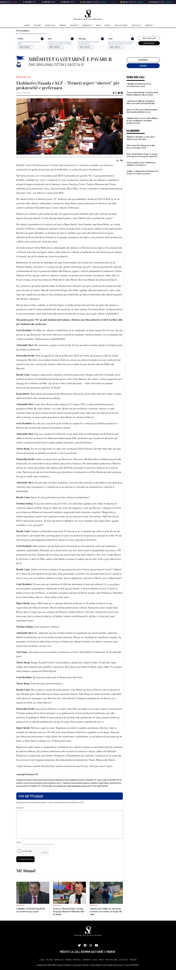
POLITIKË (49, 960)
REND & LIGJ (59, 960)
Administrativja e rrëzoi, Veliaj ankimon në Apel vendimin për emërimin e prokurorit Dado (142, 120)
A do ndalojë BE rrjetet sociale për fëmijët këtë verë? (89, 43)
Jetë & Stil (136, 25)
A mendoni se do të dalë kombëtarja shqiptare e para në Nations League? (59, 43)
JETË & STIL (123, 960)
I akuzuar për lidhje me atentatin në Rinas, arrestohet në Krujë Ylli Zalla (141, 102)
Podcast (148, 25)
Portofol (74, 25)
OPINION (68, 960)
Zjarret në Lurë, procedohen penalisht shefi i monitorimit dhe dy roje (142, 110)
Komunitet (86, 25)
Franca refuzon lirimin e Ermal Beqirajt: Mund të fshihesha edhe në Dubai (142, 93)
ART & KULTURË (111, 960)
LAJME (41, 960)
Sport (107, 25)
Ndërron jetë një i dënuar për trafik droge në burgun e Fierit (140, 146)
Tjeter (110, 39)
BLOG (95, 960)
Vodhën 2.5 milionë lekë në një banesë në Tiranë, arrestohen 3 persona (142, 172)
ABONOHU (143, 59)
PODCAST (133, 960)
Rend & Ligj (49, 25)
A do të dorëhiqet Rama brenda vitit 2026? (29, 43)
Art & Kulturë (121, 25)
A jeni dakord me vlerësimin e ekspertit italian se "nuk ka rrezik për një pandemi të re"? (120, 43)
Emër (18, 842)
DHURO (143, 65)
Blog (98, 25)
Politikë (37, 25)
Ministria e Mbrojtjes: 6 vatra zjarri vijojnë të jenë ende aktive (141, 138)
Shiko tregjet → (25, 47)
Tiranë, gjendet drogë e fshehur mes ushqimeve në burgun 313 (141, 163)
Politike (20, 39)
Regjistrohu (149, 43)
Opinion (62, 25)
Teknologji (81, 39)
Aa (117, 160)
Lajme (26, 25)
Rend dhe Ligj (23, 77)
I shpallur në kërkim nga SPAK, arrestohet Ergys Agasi (139, 85)
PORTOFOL (77, 960)
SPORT (101, 960)
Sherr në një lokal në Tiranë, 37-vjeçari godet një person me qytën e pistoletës (142, 155)
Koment (20, 808)
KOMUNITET (87, 960)
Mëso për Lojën (149, 38)
